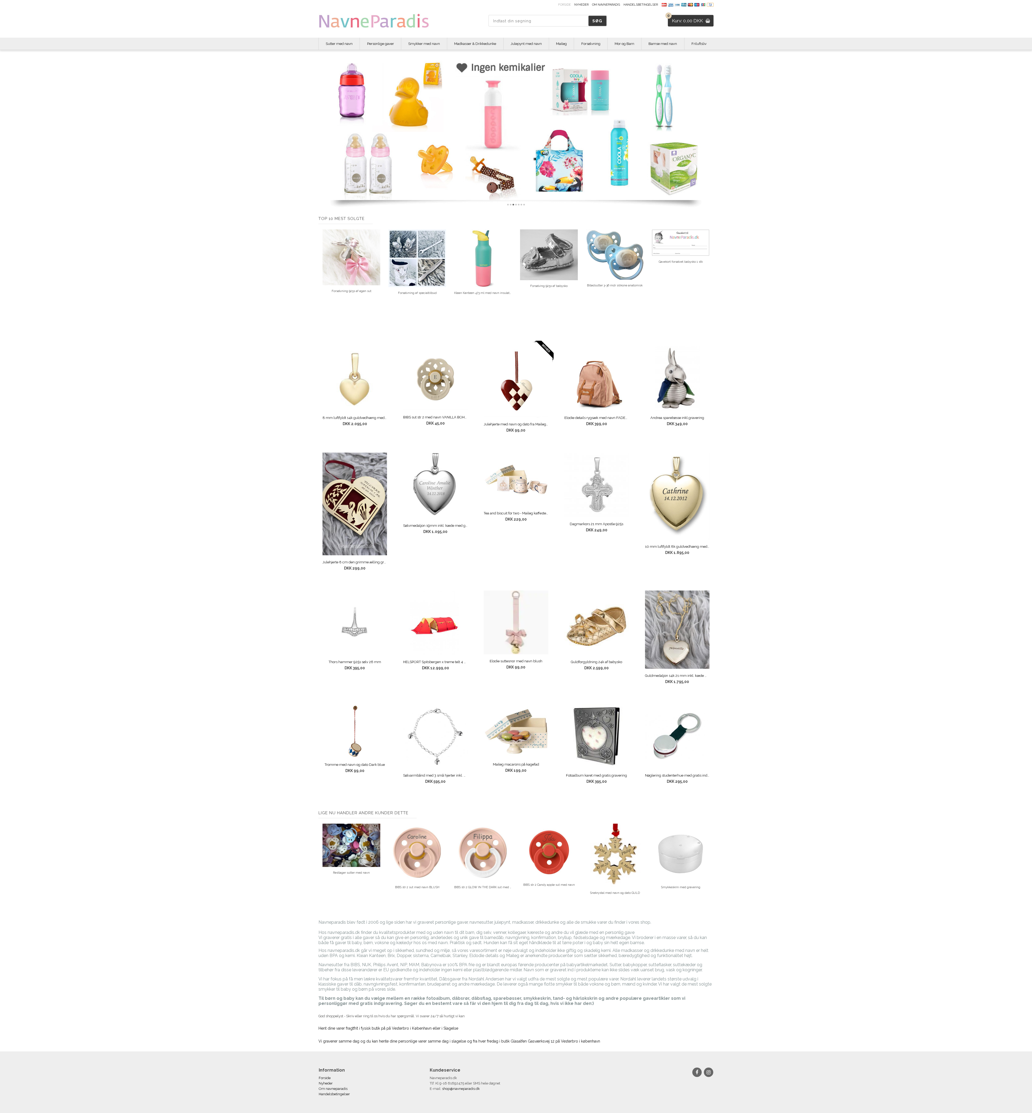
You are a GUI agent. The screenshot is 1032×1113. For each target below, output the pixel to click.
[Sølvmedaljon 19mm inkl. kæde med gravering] (435, 485)
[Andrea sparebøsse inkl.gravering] (677, 378)
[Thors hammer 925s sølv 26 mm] (354, 623)
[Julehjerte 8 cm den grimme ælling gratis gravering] (354, 504)
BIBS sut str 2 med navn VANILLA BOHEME (435, 417)
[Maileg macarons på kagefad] (516, 731)
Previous (322, 276)
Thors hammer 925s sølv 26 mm (355, 662)
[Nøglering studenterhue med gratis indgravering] (677, 736)
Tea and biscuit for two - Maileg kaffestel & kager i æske (516, 513)
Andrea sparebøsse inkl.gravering (677, 418)
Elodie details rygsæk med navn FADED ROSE (596, 418)
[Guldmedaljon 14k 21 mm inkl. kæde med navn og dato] (677, 630)
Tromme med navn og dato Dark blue (355, 765)
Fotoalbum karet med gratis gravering (596, 775)
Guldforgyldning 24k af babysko (596, 662)
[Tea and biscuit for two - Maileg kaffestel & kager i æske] (516, 479)
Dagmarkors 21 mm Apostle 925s (596, 524)
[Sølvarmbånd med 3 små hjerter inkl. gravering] (435, 736)
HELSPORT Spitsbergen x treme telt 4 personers (435, 662)
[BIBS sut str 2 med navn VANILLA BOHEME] (435, 378)
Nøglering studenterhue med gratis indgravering (677, 775)
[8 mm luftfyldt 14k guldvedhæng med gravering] (354, 378)
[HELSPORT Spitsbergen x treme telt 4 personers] (435, 623)
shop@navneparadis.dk (461, 1089)
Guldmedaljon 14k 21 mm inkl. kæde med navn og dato (677, 676)
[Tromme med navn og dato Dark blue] (354, 731)
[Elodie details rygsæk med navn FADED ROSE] (596, 378)
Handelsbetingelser (641, 4)
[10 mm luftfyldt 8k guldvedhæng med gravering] (677, 496)
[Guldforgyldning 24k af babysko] (596, 623)
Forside (564, 4)
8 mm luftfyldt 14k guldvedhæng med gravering (354, 418)
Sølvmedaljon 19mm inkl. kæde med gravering (435, 526)
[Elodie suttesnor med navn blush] (516, 622)
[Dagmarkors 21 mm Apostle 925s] (596, 485)
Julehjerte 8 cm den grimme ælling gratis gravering (354, 562)
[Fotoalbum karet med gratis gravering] (596, 736)
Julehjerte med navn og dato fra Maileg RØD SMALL (516, 424)
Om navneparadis (606, 4)
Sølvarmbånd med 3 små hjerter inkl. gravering (435, 775)
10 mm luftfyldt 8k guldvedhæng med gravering (677, 547)
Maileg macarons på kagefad (516, 764)
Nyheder (581, 4)
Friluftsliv (699, 44)
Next (709, 276)
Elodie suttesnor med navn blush (516, 661)
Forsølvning (590, 44)
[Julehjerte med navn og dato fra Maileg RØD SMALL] (516, 381)
